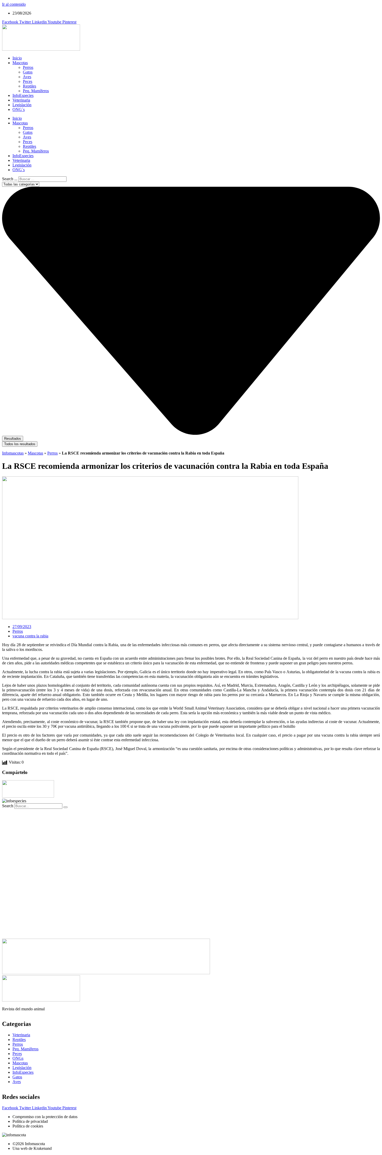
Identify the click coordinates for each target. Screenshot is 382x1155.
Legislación (21, 105)
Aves (27, 77)
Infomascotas (13, 453)
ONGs (17, 1058)
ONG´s (18, 109)
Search (7, 806)
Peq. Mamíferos (36, 91)
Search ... (9, 179)
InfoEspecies (23, 95)
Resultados (12, 438)
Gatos (27, 72)
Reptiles (29, 86)
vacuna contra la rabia (30, 636)
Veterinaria (21, 100)
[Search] (65, 807)
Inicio (17, 58)
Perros (28, 67)
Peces (27, 81)
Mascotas (20, 63)
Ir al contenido (14, 4)
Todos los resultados (19, 444)
